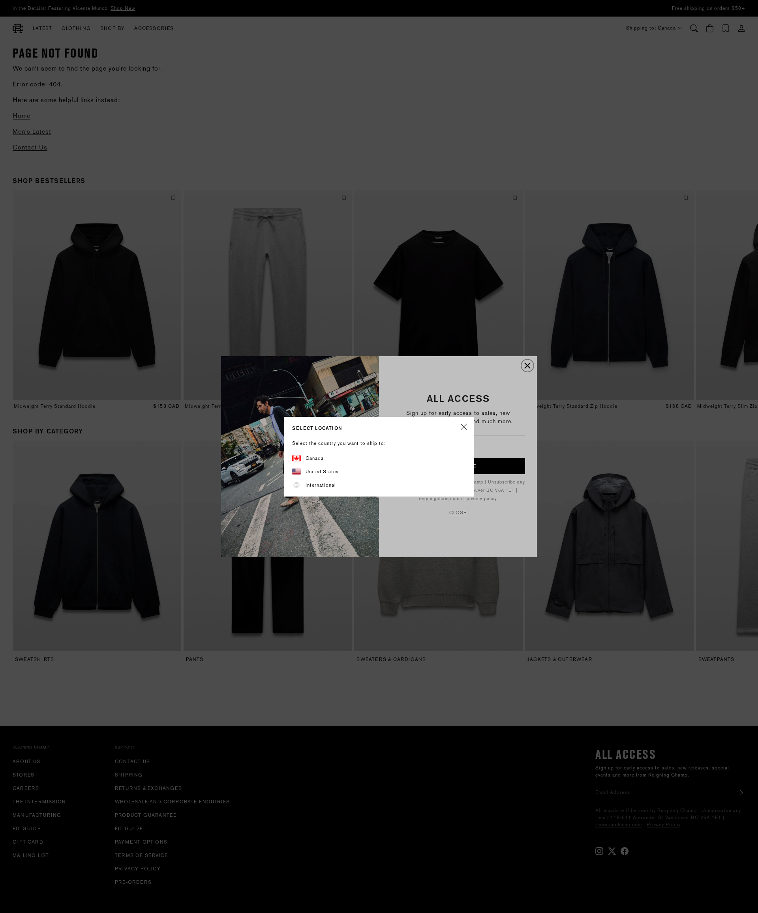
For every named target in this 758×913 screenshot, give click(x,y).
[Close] (464, 427)
